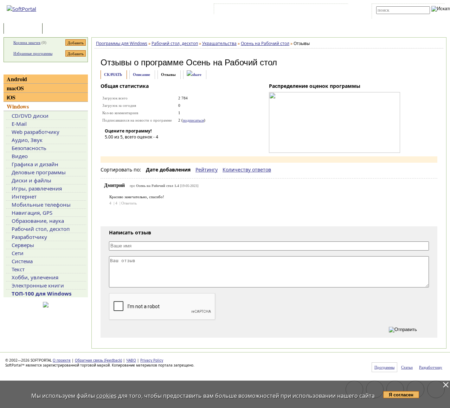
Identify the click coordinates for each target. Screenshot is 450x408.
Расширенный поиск (396, 16)
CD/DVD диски (30, 115)
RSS (334, 10)
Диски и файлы (31, 180)
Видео (20, 156)
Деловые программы (39, 172)
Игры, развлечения (37, 188)
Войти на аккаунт (236, 10)
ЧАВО (131, 360)
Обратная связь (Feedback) (98, 360)
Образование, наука (38, 220)
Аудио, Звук (27, 139)
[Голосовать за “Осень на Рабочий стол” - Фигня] (110, 147)
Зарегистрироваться (276, 10)
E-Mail (19, 123)
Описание (141, 74)
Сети (18, 253)
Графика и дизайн (35, 164)
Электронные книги (38, 285)
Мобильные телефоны (41, 204)
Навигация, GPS (32, 212)
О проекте (62, 360)
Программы (24, 29)
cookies (106, 396)
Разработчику (29, 236)
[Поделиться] (194, 74)
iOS (11, 97)
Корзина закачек (26, 42)
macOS (15, 88)
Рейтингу (206, 169)
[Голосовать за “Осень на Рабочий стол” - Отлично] (152, 147)
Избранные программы (32, 53)
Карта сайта (313, 10)
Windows (18, 106)
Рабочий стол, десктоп (41, 228)
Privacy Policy (151, 360)
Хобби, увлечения (35, 277)
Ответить (129, 203)
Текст (18, 269)
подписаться (193, 120)
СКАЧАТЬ (113, 74)
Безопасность (29, 147)
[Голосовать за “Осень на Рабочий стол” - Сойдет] (131, 147)
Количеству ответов (247, 169)
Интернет (24, 196)
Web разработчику (35, 131)
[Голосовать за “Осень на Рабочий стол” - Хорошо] (141, 147)
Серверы (23, 244)
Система (22, 261)
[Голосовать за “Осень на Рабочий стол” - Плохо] (120, 147)
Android (17, 79)
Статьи (59, 29)
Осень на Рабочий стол (231, 62)
